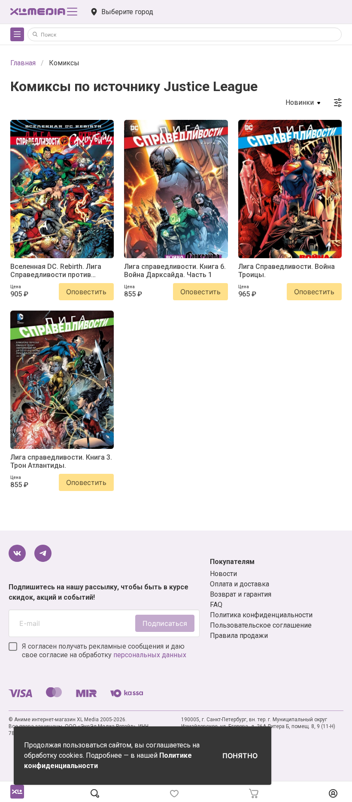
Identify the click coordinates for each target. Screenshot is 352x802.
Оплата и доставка (239, 584)
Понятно (240, 755)
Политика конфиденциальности (261, 615)
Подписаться (165, 623)
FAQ (216, 605)
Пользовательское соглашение (261, 625)
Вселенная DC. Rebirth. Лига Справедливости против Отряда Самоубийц (55, 270)
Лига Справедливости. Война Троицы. (286, 270)
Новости (223, 574)
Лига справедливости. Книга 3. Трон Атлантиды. (61, 461)
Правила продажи (239, 635)
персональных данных (149, 655)
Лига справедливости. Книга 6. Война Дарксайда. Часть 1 (175, 270)
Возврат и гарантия (240, 594)
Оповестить (86, 291)
